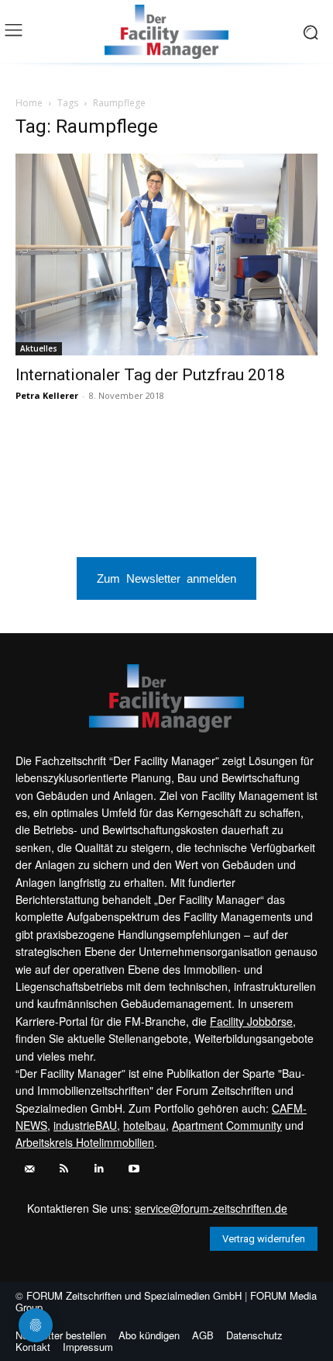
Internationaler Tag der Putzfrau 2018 (150, 374)
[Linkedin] (98, 1169)
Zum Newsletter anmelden (166, 578)
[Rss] (63, 1169)
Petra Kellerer (46, 395)
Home (29, 102)
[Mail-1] (29, 1169)
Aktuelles (38, 348)
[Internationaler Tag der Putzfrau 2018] (166, 254)
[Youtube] (133, 1169)
